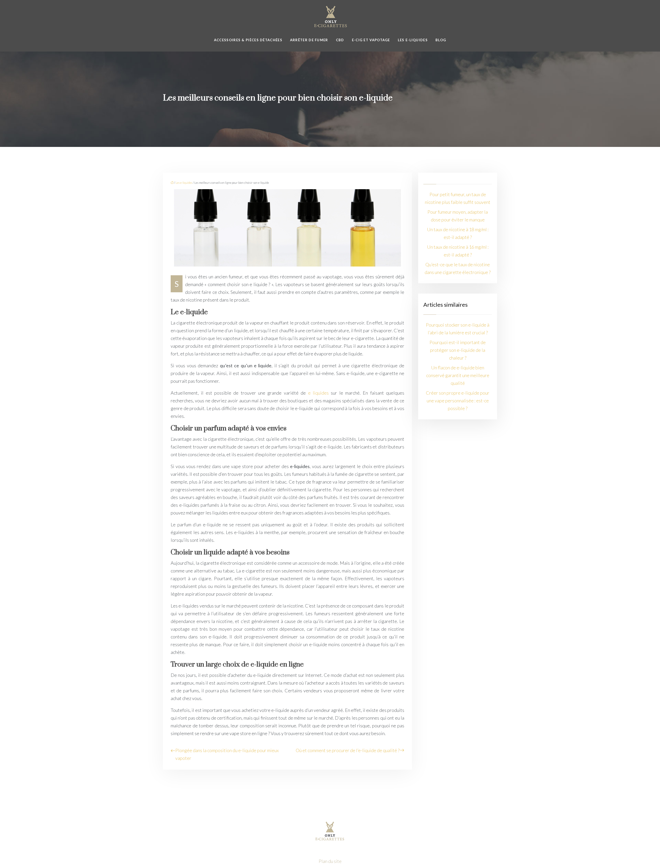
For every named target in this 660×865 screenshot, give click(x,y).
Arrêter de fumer (309, 40)
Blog (440, 40)
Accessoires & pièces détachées (248, 40)
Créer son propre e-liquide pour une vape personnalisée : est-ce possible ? (457, 400)
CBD (340, 40)
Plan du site (330, 861)
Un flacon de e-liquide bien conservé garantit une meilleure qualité (457, 375)
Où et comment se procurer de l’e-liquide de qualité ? (348, 750)
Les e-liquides (413, 40)
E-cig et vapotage (371, 40)
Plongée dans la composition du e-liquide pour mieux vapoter (227, 754)
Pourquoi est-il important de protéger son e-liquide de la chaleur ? (458, 350)
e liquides (318, 393)
